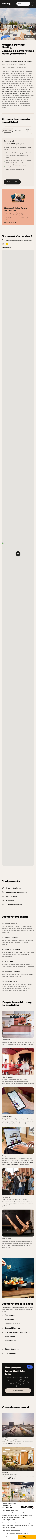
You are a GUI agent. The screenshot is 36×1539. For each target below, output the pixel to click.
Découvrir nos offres (10, 222)
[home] (6, 4)
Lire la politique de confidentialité (11, 1530)
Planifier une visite (12, 182)
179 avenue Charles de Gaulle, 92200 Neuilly (18, 61)
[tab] (7, 130)
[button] (32, 4)
